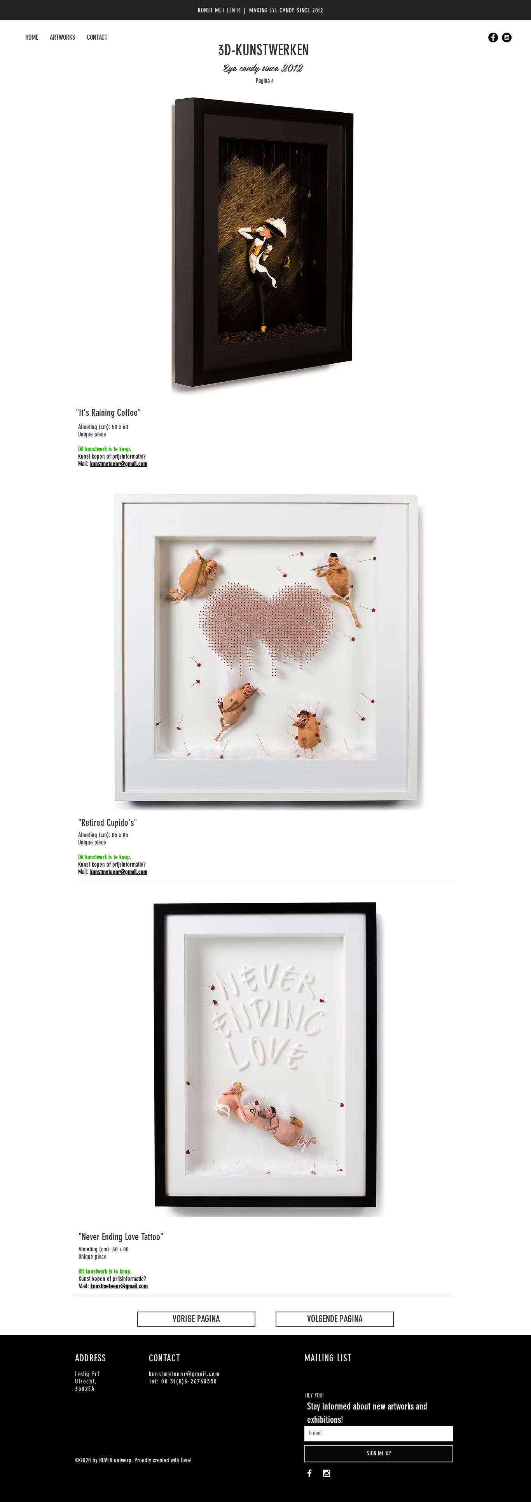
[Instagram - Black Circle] (507, 37)
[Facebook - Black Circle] (493, 37)
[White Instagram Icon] (326, 1473)
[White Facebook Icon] (309, 1473)
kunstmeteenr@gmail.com (118, 464)
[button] (265, 245)
